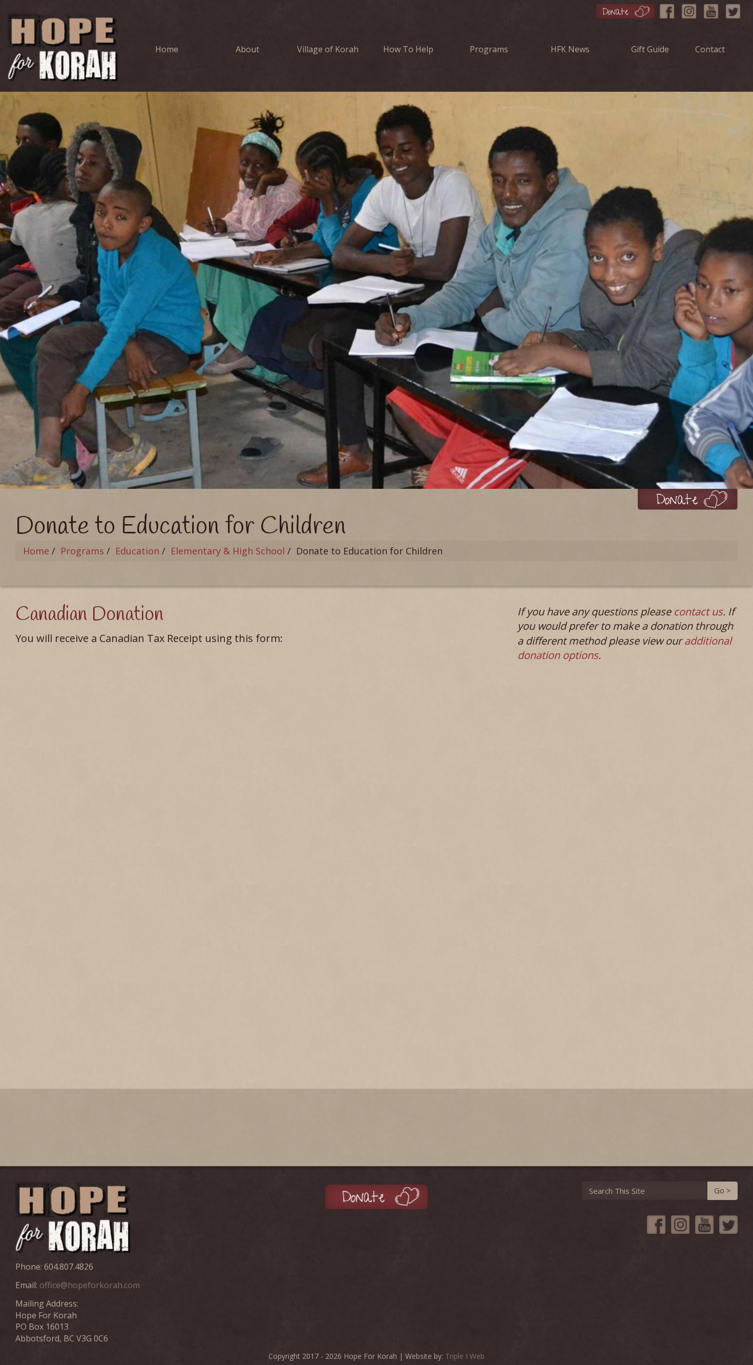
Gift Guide (650, 49)
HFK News (570, 49)
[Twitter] (735, 9)
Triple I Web (465, 1356)
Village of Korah (328, 49)
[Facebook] (669, 9)
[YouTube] (713, 9)
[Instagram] (691, 9)
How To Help (408, 49)
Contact (710, 49)
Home (166, 49)
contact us (698, 611)
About (247, 49)
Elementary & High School (228, 551)
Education (137, 551)
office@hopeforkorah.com (89, 1285)
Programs (489, 49)
